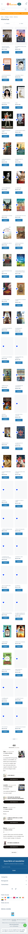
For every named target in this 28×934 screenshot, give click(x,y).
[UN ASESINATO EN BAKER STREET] (21, 289)
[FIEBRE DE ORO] (7, 375)
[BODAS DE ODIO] (7, 432)
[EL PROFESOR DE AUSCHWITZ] (21, 317)
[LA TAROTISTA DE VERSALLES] (21, 432)
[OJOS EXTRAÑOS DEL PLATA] (7, 461)
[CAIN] (21, 92)
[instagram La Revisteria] (12, 888)
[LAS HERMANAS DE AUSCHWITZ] (21, 375)
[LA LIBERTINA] (21, 177)
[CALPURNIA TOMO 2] (21, 64)
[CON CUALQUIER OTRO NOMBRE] (21, 461)
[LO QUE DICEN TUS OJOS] (21, 205)
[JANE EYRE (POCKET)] (7, 659)
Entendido (22, 931)
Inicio (2, 16)
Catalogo (7, 16)
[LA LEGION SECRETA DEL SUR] (7, 260)
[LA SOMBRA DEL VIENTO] (7, 232)
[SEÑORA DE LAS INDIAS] (21, 631)
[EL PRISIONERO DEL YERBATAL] (21, 346)
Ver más (14, 852)
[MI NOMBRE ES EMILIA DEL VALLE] (21, 36)
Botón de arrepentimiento (14, 924)
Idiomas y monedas (6, 909)
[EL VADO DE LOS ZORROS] (7, 346)
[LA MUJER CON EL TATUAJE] (21, 404)
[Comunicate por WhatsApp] (25, 925)
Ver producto (14, 779)
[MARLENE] (7, 404)
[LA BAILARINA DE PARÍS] (21, 120)
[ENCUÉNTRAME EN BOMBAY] (21, 148)
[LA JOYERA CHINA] (7, 289)
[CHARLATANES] (7, 631)
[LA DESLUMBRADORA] (7, 177)
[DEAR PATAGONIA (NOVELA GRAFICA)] (7, 36)
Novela (11, 16)
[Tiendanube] (14, 926)
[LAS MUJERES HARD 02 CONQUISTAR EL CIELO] (21, 260)
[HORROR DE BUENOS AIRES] (7, 120)
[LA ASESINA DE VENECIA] (7, 317)
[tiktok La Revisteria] (15, 888)
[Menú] (2, 4)
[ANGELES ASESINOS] (21, 232)
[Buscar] (25, 9)
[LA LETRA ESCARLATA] (7, 64)
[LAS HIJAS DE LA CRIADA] (7, 205)
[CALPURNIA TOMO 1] (7, 92)
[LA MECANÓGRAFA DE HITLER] (7, 148)
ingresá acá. (23, 922)
